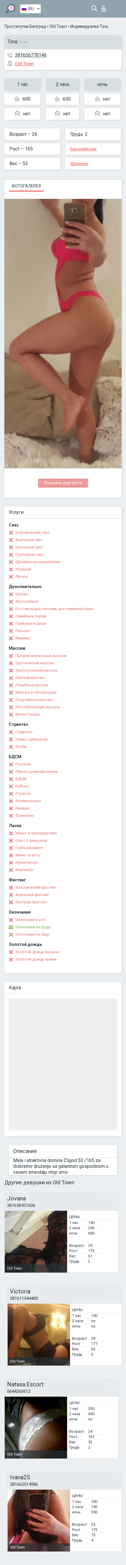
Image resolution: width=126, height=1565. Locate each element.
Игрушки (23, 569)
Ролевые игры (28, 801)
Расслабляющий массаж (37, 707)
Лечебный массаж (32, 685)
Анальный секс (29, 540)
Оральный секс (29, 547)
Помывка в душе (31, 623)
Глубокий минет (29, 848)
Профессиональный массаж (41, 655)
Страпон (23, 793)
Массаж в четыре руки (36, 692)
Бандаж (22, 808)
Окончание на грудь (33, 927)
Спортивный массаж (34, 699)
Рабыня (22, 786)
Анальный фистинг (32, 894)
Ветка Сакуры (28, 714)
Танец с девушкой (31, 739)
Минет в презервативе (36, 833)
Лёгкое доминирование (37, 771)
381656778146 (31, 55)
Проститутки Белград (25, 26)
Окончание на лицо (33, 934)
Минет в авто (28, 855)
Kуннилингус (27, 862)
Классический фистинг (36, 887)
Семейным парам (31, 616)
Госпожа (23, 764)
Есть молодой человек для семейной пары (54, 609)
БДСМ (21, 779)
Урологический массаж (36, 670)
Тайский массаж (30, 677)
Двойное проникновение (38, 562)
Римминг (23, 638)
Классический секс (33, 532)
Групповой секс (30, 554)
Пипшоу (23, 631)
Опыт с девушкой (31, 840)
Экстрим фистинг (31, 902)
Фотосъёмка (27, 601)
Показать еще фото (63, 482)
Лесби (21, 746)
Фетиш (22, 576)
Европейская (83, 149)
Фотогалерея (26, 186)
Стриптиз (24, 732)
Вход (105, 6)
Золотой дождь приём (36, 959)
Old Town (58, 26)
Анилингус (25, 870)
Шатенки (79, 163)
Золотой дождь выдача (37, 952)
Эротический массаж (35, 663)
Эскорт (22, 594)
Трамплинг (25, 815)
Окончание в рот (31, 919)
